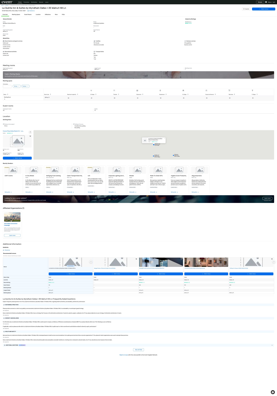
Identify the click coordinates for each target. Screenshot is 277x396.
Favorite (247, 9)
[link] (12, 170)
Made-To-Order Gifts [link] (156, 175)
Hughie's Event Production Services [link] (179, 175)
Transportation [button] (70, 187)
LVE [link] (89, 175)
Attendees (5, 84)
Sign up (269, 2)
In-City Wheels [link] (29, 175)
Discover (41, 2)
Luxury (46, 2)
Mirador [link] (131, 175)
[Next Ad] (30, 132)
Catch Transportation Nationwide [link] (75, 175)
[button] (10, 86)
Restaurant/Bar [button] (132, 187)
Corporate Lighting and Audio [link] (117, 175)
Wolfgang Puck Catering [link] (53, 175)
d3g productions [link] (197, 175)
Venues (20, 2)
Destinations (34, 2)
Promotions (26, 2)
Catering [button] (48, 187)
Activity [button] (27, 187)
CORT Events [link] (9, 175)
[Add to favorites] (30, 136)
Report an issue (124, 355)
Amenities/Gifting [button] (153, 187)
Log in (274, 2)
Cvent (2, 5)
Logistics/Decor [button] (111, 187)
